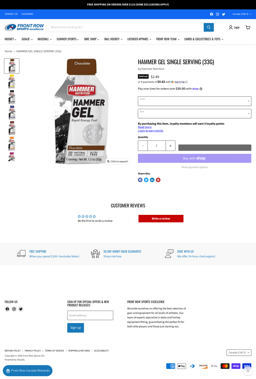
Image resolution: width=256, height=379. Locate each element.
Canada (240, 14)
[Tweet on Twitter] (146, 180)
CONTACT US (11, 14)
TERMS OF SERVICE (54, 350)
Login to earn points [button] (150, 131)
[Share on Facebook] (140, 180)
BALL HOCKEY (112, 39)
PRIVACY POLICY (33, 350)
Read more (145, 127)
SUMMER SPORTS (67, 39)
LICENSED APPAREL (138, 39)
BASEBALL (43, 39)
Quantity (143, 137)
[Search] (209, 27)
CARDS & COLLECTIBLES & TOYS (202, 39)
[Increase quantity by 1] (170, 146)
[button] (194, 82)
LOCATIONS (27, 14)
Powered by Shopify (15, 359)
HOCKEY (10, 39)
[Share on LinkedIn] (152, 180)
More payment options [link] (195, 167)
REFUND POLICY (13, 350)
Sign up (75, 327)
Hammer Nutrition (152, 69)
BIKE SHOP (90, 39)
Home (8, 51)
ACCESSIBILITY (101, 350)
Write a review (161, 219)
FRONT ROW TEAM (166, 39)
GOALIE (26, 39)
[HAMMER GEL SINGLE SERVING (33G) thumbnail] (11, 66)
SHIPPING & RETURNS (79, 350)
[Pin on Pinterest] (158, 180)
